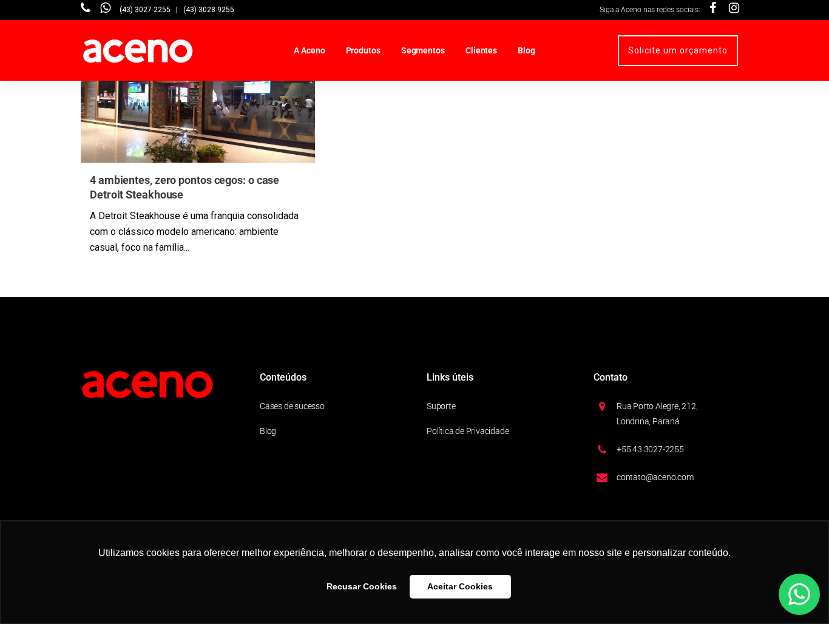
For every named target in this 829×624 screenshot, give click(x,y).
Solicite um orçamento (678, 50)
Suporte (441, 406)
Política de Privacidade (468, 431)
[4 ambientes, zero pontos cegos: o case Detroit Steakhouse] (198, 96)
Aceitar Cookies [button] (460, 586)
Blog (268, 431)
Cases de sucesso (292, 406)
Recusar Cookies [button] (362, 586)
